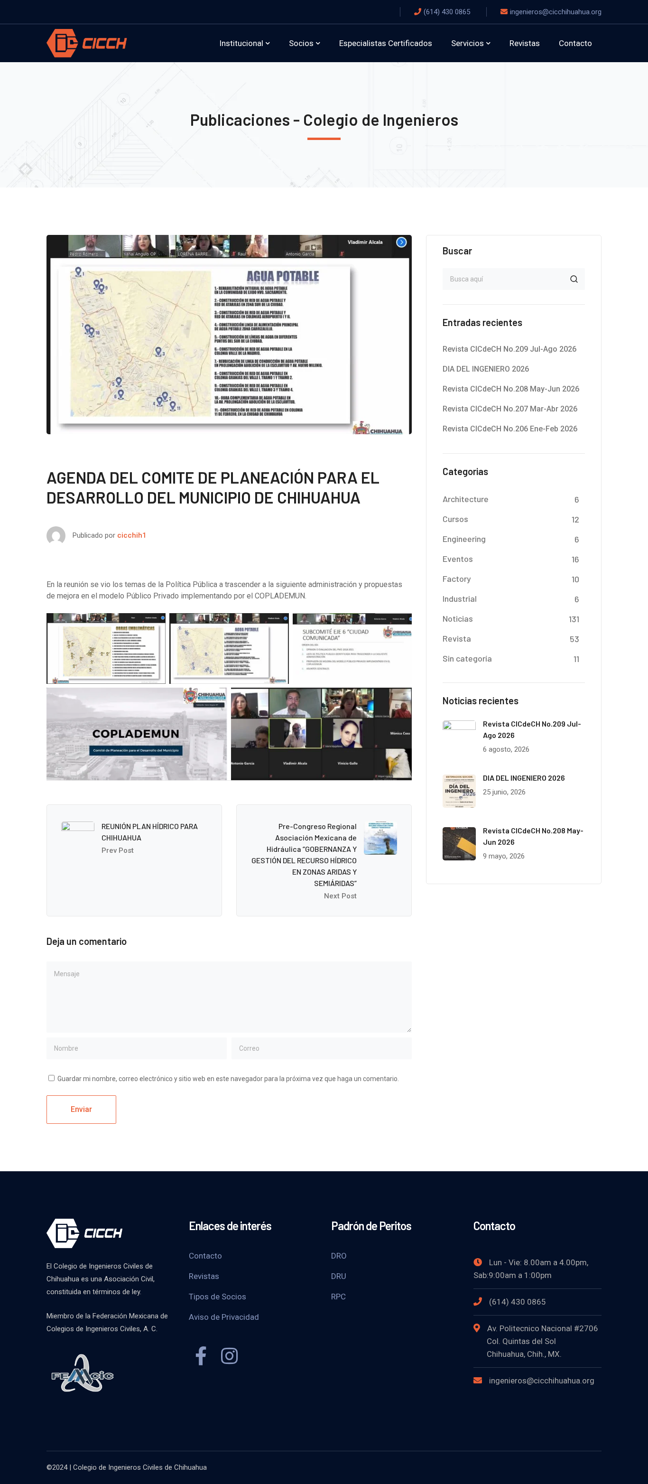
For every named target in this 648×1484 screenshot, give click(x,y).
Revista (457, 638)
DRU (338, 1276)
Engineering (464, 538)
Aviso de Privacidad (224, 1317)
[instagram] (229, 1357)
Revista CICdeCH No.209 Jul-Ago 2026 (509, 349)
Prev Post (118, 850)
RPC (338, 1296)
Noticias (458, 618)
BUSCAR (574, 279)
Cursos (455, 518)
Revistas (204, 1276)
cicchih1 (132, 535)
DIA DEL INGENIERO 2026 (486, 368)
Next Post (340, 896)
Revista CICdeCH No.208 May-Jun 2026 (511, 388)
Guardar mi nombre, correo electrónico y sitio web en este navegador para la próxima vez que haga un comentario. (228, 1079)
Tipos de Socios (217, 1296)
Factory (457, 578)
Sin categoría (467, 658)
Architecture (466, 499)
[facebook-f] (201, 1357)
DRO (339, 1255)
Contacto (205, 1255)
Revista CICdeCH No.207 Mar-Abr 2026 (510, 408)
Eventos (458, 558)
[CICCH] (86, 42)
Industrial (460, 598)
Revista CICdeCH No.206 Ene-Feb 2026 (510, 428)
